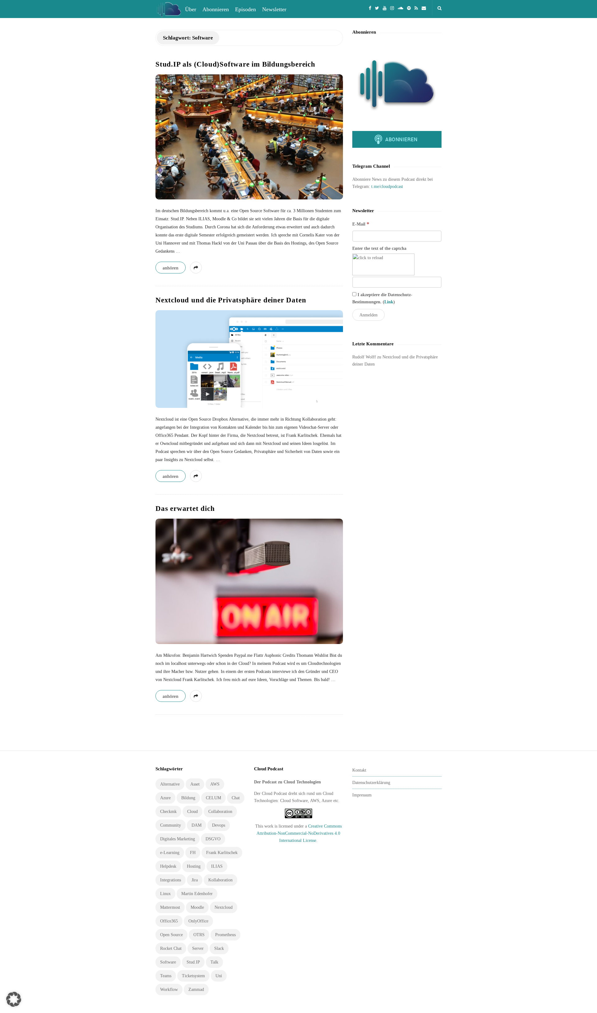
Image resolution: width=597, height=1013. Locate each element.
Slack (219, 948)
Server (198, 948)
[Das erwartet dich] (249, 581)
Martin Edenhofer (197, 893)
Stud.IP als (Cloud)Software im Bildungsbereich (235, 64)
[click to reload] (383, 264)
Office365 (169, 921)
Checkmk (168, 811)
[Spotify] (409, 7)
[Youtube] (384, 7)
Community (170, 825)
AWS (215, 784)
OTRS (199, 934)
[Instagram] (392, 7)
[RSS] (416, 7)
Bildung (188, 798)
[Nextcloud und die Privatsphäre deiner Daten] (249, 359)
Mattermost (170, 907)
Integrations (170, 880)
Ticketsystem (193, 975)
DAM (196, 825)
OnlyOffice (198, 921)
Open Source (171, 934)
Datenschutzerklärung (371, 782)
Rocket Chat (171, 948)
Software (168, 962)
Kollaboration (220, 880)
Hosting (194, 866)
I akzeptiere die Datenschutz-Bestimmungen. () (382, 298)
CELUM (213, 798)
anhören (170, 267)
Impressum (362, 795)
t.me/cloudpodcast (387, 186)
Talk (214, 962)
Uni (218, 975)
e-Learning (169, 852)
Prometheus (225, 934)
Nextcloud (224, 907)
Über (190, 9)
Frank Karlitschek (222, 852)
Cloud (192, 811)
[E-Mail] (424, 7)
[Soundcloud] (400, 7)
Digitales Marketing (177, 839)
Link (388, 302)
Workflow (169, 989)
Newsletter (274, 9)
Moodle (197, 907)
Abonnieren (215, 9)
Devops (218, 825)
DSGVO (213, 839)
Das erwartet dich (185, 508)
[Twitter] (377, 7)
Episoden (245, 9)
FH (193, 852)
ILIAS (217, 866)
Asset (195, 784)
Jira (195, 880)
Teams (165, 975)
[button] (13, 999)
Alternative (170, 784)
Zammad (196, 989)
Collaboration (220, 811)
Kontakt (359, 770)
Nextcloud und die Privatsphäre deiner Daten (230, 300)
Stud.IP (193, 962)
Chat (236, 798)
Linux (165, 893)
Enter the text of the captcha (379, 248)
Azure (165, 798)
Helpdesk (168, 866)
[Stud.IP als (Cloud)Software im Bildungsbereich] (249, 136)
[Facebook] (370, 7)
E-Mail (360, 224)
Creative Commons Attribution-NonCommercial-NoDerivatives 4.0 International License (299, 833)
